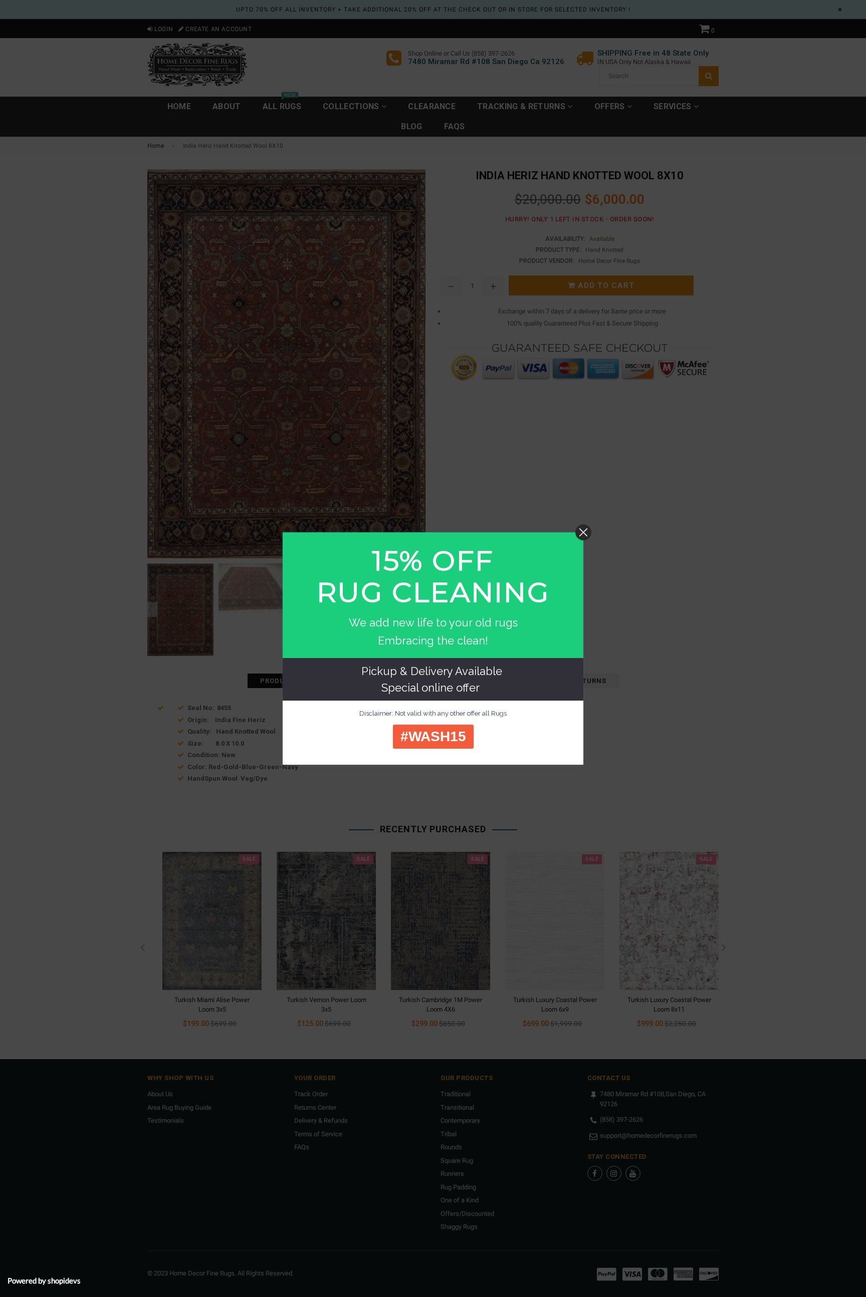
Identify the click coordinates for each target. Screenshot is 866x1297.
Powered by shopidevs (44, 1280)
